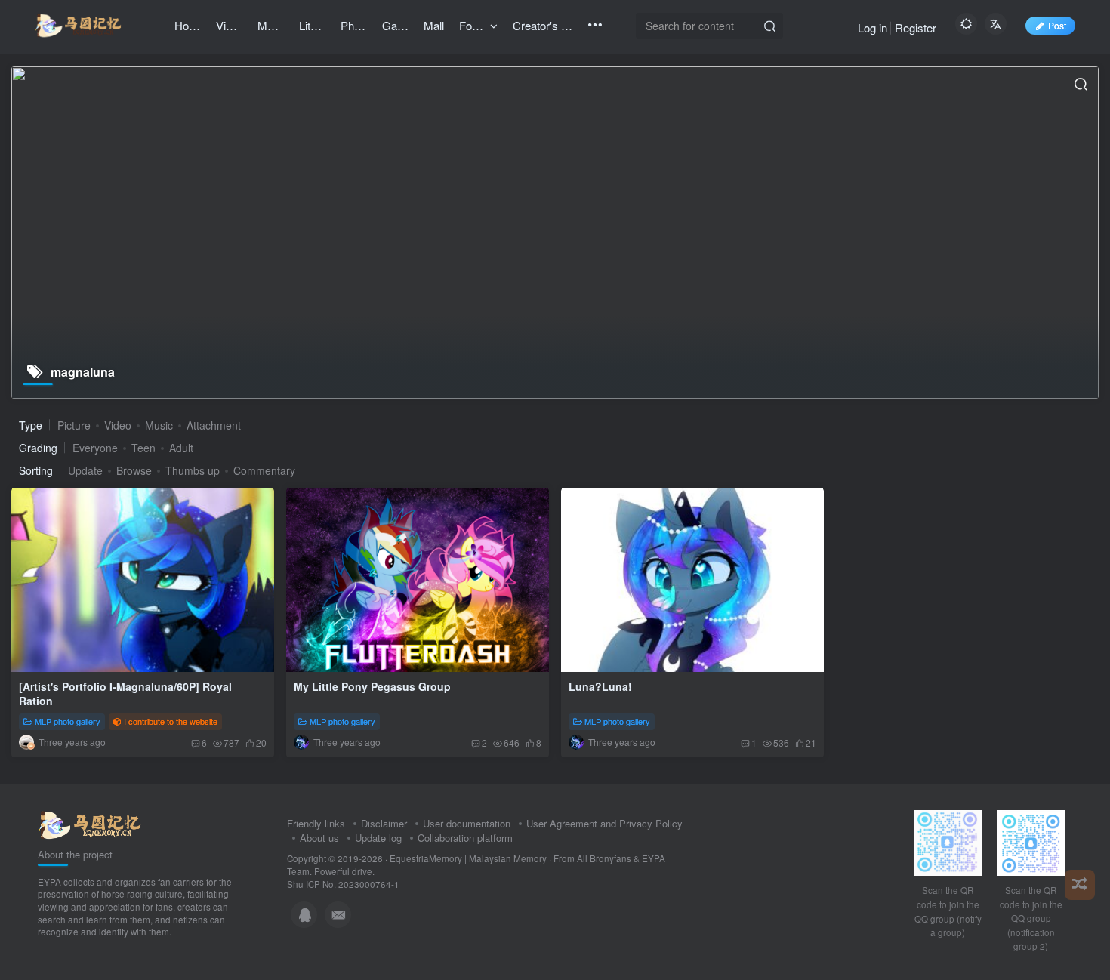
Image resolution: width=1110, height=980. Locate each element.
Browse (134, 470)
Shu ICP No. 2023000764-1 (343, 884)
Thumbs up (192, 470)
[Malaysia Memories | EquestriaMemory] (89, 823)
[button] (114, 667)
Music (159, 425)
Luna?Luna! (600, 686)
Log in (872, 27)
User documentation (466, 823)
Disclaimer (384, 823)
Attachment (214, 425)
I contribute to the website (170, 721)
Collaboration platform (465, 838)
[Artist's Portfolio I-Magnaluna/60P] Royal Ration (125, 694)
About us (319, 838)
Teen (143, 447)
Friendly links (316, 823)
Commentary (264, 470)
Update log (378, 838)
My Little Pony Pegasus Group (372, 686)
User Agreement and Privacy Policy (604, 823)
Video (117, 425)
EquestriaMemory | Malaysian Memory (468, 858)
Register (915, 27)
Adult (181, 447)
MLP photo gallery (67, 721)
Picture (74, 425)
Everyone (95, 447)
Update (85, 470)
